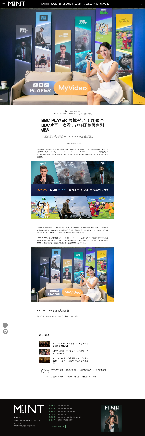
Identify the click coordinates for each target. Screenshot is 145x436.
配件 (65, 405)
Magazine (104, 4)
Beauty (54, 4)
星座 (71, 417)
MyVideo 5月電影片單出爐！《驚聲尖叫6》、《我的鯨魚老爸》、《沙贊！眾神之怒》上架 (73, 371)
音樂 (65, 411)
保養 (62, 408)
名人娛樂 (52, 411)
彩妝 (59, 408)
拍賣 (65, 414)
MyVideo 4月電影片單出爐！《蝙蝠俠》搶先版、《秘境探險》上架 (68, 376)
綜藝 (68, 411)
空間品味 (70, 419)
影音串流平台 (88, 114)
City (96, 4)
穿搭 (62, 405)
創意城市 (52, 420)
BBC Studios (72, 114)
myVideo (80, 114)
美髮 (68, 408)
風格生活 (52, 417)
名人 (74, 411)
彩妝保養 (52, 408)
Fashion (45, 4)
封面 (71, 411)
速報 (59, 405)
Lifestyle (88, 4)
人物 (68, 417)
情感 (74, 417)
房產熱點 (60, 419)
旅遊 (62, 417)
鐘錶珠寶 (52, 414)
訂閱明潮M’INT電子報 (57, 426)
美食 (59, 417)
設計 (65, 417)
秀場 (68, 405)
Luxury (78, 4)
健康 (71, 408)
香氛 (65, 408)
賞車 (80, 417)
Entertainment (66, 4)
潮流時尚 (52, 405)
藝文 (77, 417)
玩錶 (59, 414)
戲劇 (59, 411)
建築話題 (65, 419)
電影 (62, 411)
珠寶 (62, 414)
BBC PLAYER (63, 114)
